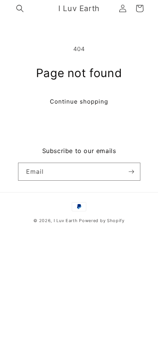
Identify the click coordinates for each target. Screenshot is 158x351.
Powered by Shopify (102, 220)
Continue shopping (79, 101)
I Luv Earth (66, 220)
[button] (20, 8)
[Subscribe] (131, 172)
